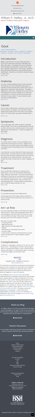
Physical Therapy (17, 367)
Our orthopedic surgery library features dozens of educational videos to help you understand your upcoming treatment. (17, 330)
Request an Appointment (18, 11)
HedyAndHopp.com (20, 404)
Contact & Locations (17, 348)
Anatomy (10, 51)
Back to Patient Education (8, 49)
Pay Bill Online (18, 13)
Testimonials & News (17, 346)
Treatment (3, 53)
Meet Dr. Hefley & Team (17, 345)
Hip (17, 360)
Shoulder (17, 359)
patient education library (15, 275)
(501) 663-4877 (18, 389)
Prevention (11, 53)
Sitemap (17, 351)
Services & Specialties (17, 357)
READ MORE (18, 318)
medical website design (27, 293)
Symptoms (22, 51)
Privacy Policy (17, 349)
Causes (16, 51)
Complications (27, 53)
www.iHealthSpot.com (17, 263)
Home (17, 343)
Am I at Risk (18, 53)
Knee (17, 362)
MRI (17, 363)
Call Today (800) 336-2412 (17, 5)
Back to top (4, 75)
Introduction (3, 51)
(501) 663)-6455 (19, 387)
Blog (17, 376)
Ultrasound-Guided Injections (17, 365)
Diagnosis (29, 51)
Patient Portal (18, 8)
